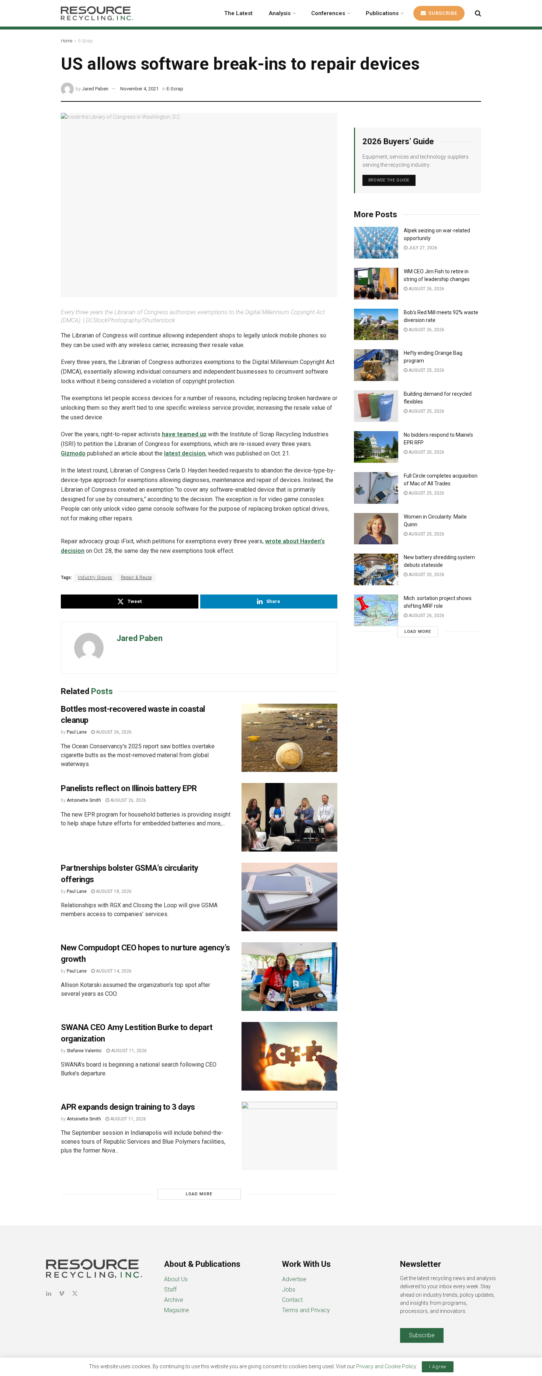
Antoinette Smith (84, 800)
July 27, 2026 (422, 247)
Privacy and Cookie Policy (386, 1366)
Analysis (280, 13)
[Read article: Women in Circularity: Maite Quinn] (376, 529)
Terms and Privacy (306, 1310)
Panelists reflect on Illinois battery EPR (129, 788)
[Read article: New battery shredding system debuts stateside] (376, 569)
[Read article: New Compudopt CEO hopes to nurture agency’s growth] (289, 976)
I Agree (437, 1366)
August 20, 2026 (425, 452)
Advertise (294, 1279)
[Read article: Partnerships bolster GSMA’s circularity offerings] (289, 897)
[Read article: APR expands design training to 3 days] (289, 1136)
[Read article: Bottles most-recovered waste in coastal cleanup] (289, 738)
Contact (292, 1299)
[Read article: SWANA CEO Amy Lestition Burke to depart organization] (289, 1056)
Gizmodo (73, 453)
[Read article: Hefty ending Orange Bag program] (376, 365)
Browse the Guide (389, 180)
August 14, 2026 (113, 971)
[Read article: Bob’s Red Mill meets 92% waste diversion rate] (376, 324)
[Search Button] (478, 13)
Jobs (288, 1289)
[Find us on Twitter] (75, 1293)
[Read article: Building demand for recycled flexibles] (376, 406)
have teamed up (184, 434)
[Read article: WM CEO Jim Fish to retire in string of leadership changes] (376, 283)
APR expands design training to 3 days (128, 1107)
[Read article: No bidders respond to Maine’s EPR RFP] (376, 447)
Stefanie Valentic (84, 1050)
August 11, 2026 (128, 1050)
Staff (170, 1289)
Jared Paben (95, 88)
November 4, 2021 (139, 88)
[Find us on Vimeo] (62, 1293)
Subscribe (442, 13)
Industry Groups (95, 577)
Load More (199, 1194)
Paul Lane (77, 732)
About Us (176, 1279)
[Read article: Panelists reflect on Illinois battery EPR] (289, 817)
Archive (173, 1299)
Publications (382, 13)
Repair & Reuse (136, 577)
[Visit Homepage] (97, 13)
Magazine (176, 1310)
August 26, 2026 (113, 732)
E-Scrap (85, 41)
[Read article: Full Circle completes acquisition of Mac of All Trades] (376, 488)
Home (66, 41)
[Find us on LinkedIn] (48, 1293)
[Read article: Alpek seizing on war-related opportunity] (376, 243)
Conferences (328, 13)
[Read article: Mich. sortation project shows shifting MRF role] (376, 610)
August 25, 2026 (425, 370)
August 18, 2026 (113, 891)
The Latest (238, 13)
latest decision (184, 453)
